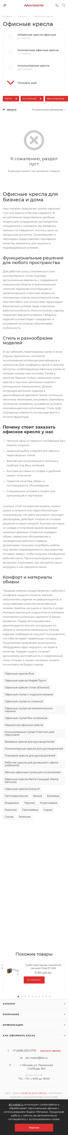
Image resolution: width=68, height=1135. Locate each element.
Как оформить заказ (19, 1035)
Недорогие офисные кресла (24, 725)
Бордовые (12, 802)
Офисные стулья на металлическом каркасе (29, 710)
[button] (34, 83)
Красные (11, 809)
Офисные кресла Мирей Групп (25, 680)
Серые (47, 809)
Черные (29, 802)
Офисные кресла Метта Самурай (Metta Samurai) (31, 781)
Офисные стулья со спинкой (24, 701)
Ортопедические (16, 795)
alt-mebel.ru (16, 1104)
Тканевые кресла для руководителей (30, 755)
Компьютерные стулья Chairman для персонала (29, 733)
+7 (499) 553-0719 (24, 1050)
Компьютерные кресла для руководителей (34, 748)
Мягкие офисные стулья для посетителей (32, 772)
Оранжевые (30, 809)
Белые (37, 795)
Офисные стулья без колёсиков (26, 718)
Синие (9, 816)
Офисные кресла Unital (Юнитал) (27, 687)
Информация (13, 1024)
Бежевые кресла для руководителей (29, 741)
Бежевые (53, 795)
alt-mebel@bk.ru (36, 1057)
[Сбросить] (16, 98)
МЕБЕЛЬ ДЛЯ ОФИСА (34, 1093)
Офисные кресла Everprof (22, 789)
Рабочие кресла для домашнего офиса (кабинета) (31, 764)
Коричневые (48, 802)
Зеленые (25, 816)
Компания (11, 1014)
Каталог (9, 1003)
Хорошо (34, 1127)
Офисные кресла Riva (19, 673)
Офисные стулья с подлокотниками (29, 694)
